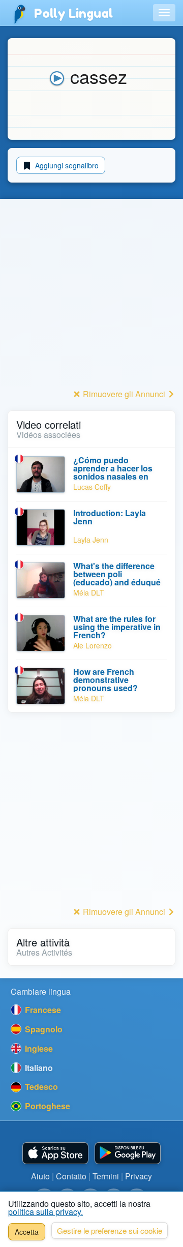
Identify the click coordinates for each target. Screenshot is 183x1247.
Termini (106, 1176)
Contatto (71, 1176)
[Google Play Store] (128, 1153)
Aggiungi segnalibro (66, 165)
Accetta (27, 1232)
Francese (42, 1010)
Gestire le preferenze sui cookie (109, 1230)
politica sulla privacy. (45, 1212)
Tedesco (40, 1086)
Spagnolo (43, 1029)
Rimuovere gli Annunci (124, 394)
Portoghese (46, 1106)
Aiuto (40, 1176)
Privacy (138, 1176)
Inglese (38, 1048)
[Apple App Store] (55, 1153)
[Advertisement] (91, 294)
